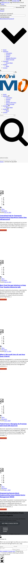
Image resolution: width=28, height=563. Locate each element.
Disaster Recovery (11, 58)
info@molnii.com (4, 2)
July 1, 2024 (7, 490)
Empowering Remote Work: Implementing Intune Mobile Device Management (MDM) (12, 495)
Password (23, 6)
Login (2, 4)
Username (3, 6)
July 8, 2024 (7, 421)
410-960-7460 (15, 1)
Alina (3, 209)
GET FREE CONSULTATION (10, 523)
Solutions (5, 51)
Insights (5, 64)
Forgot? (2, 11)
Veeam (8, 56)
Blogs (7, 66)
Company (5, 61)
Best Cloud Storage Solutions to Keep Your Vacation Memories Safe (13, 286)
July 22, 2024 (7, 282)
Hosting (8, 55)
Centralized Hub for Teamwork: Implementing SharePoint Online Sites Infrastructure (13, 217)
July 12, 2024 (7, 351)
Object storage (10, 59)
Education (4, 211)
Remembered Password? (7, 19)
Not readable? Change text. (7, 551)
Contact (5, 68)
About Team (9, 63)
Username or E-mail (5, 15)
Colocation (9, 53)
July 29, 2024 (7, 212)
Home (4, 50)
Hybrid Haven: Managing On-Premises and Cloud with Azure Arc (13, 425)
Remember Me (20, 7)
